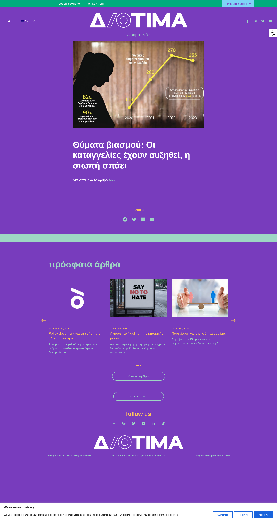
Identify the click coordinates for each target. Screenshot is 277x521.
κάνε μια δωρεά (236, 3)
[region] (138, 512)
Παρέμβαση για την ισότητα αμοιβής (199, 333)
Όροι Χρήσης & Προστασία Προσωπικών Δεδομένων (138, 455)
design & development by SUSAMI (212, 455)
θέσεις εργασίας (70, 3)
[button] (9, 21)
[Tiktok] (163, 423)
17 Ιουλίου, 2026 (118, 328)
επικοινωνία (96, 3)
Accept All (263, 514)
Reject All (243, 514)
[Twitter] (263, 21)
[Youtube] (270, 21)
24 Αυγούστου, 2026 (59, 328)
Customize (222, 514)
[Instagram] (255, 21)
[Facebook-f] (247, 21)
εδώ (112, 180)
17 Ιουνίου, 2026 (180, 328)
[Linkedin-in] (153, 423)
